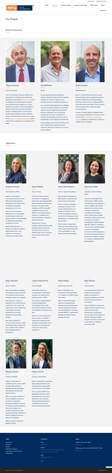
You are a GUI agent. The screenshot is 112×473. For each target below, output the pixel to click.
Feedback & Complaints (11, 449)
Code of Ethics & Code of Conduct (14, 451)
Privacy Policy (9, 442)
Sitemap (8, 446)
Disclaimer (8, 444)
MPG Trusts (27, 100)
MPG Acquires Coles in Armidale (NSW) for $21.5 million (89, 448)
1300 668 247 (91, 1)
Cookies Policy (9, 453)
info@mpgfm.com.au (101, 1)
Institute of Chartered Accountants (20, 118)
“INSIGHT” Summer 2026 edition (83, 442)
